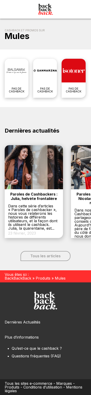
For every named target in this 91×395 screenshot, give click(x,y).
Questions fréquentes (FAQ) (36, 356)
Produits (43, 278)
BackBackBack (18, 278)
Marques (64, 383)
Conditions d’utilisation (42, 387)
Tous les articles (45, 256)
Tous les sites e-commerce (28, 383)
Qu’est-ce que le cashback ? (37, 348)
